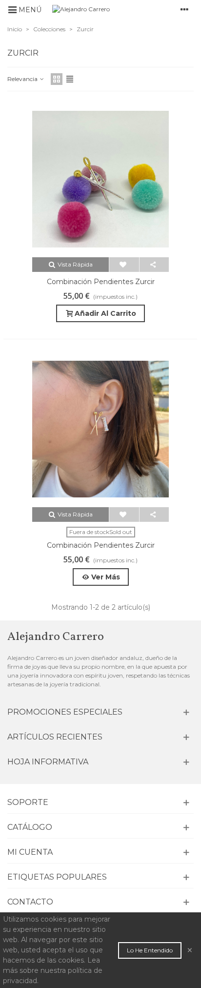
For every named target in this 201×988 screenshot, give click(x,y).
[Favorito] (124, 264)
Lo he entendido (150, 950)
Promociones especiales (64, 712)
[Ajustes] (184, 9)
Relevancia (23, 78)
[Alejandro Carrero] (108, 9)
